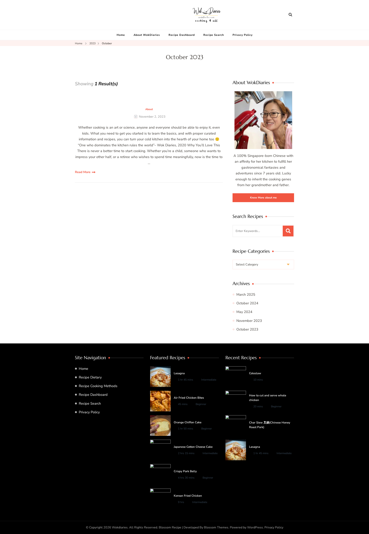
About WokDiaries (147, 35)
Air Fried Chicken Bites (189, 398)
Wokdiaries (120, 527)
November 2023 (249, 320)
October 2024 (247, 303)
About (149, 109)
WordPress (255, 527)
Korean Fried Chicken (188, 496)
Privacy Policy (243, 35)
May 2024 (244, 312)
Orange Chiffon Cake (187, 422)
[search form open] (290, 15)
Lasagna (179, 373)
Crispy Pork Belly (185, 471)
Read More (83, 172)
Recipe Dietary (90, 377)
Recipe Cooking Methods (98, 386)
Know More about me (263, 197)
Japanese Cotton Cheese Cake (193, 447)
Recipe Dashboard (182, 35)
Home (121, 35)
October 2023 (247, 329)
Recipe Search (213, 35)
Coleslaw (255, 373)
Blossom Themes (216, 527)
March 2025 (245, 294)
